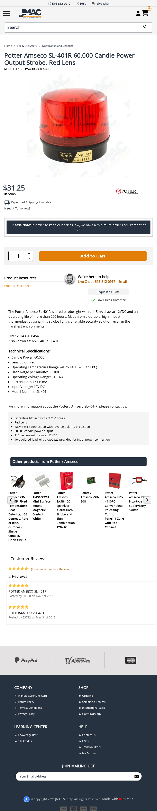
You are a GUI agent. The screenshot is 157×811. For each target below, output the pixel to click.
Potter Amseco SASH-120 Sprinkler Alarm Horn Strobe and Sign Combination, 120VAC (66, 510)
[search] (144, 27)
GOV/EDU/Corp (91, 714)
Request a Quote (108, 292)
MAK (130, 799)
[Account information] (138, 13)
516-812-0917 (105, 281)
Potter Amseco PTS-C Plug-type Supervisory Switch (139, 501)
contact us (118, 406)
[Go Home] (30, 13)
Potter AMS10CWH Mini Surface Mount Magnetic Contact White (41, 505)
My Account (89, 753)
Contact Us (88, 735)
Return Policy (25, 702)
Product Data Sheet (17, 286)
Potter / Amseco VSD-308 (90, 497)
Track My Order (91, 747)
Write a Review (59, 569)
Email (122, 281)
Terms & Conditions (29, 708)
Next (148, 501)
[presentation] (0, 677)
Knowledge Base (27, 735)
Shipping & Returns (93, 702)
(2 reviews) (38, 569)
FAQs (85, 741)
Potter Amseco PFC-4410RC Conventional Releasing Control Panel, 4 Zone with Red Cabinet (114, 510)
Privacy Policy (26, 714)
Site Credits (24, 741)
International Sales (93, 708)
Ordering (87, 695)
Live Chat (85, 281)
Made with (110, 799)
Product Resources (20, 277)
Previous (11, 501)
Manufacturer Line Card (32, 695)
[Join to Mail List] (137, 776)
